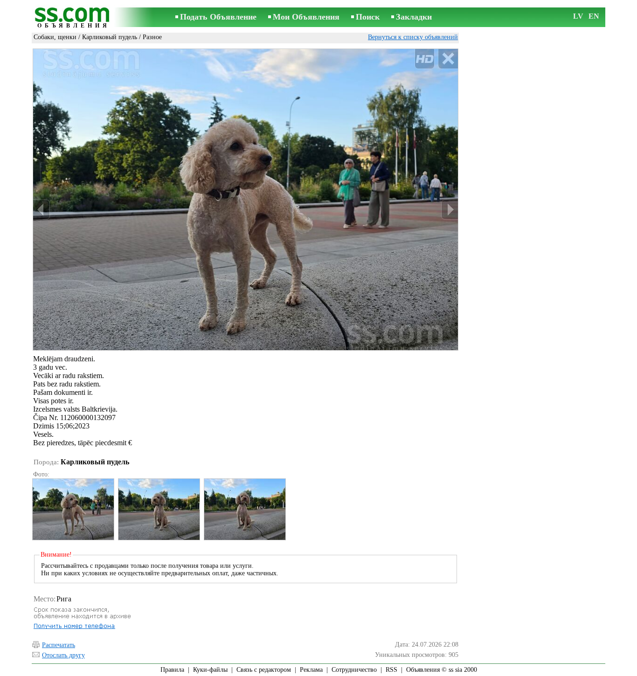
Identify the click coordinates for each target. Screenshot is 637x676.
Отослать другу (63, 655)
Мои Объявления (306, 16)
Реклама (311, 669)
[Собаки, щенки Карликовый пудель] (72, 509)
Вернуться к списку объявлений (413, 37)
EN (594, 16)
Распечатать (58, 645)
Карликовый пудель (109, 37)
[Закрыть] (448, 59)
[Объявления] (74, 18)
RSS (391, 669)
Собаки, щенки (55, 37)
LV (578, 16)
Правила (172, 669)
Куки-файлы (210, 669)
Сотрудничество (354, 669)
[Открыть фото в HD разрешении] (245, 199)
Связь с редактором (263, 669)
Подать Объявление (218, 16)
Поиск (368, 16)
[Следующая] (449, 210)
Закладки (414, 16)
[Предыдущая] (41, 210)
